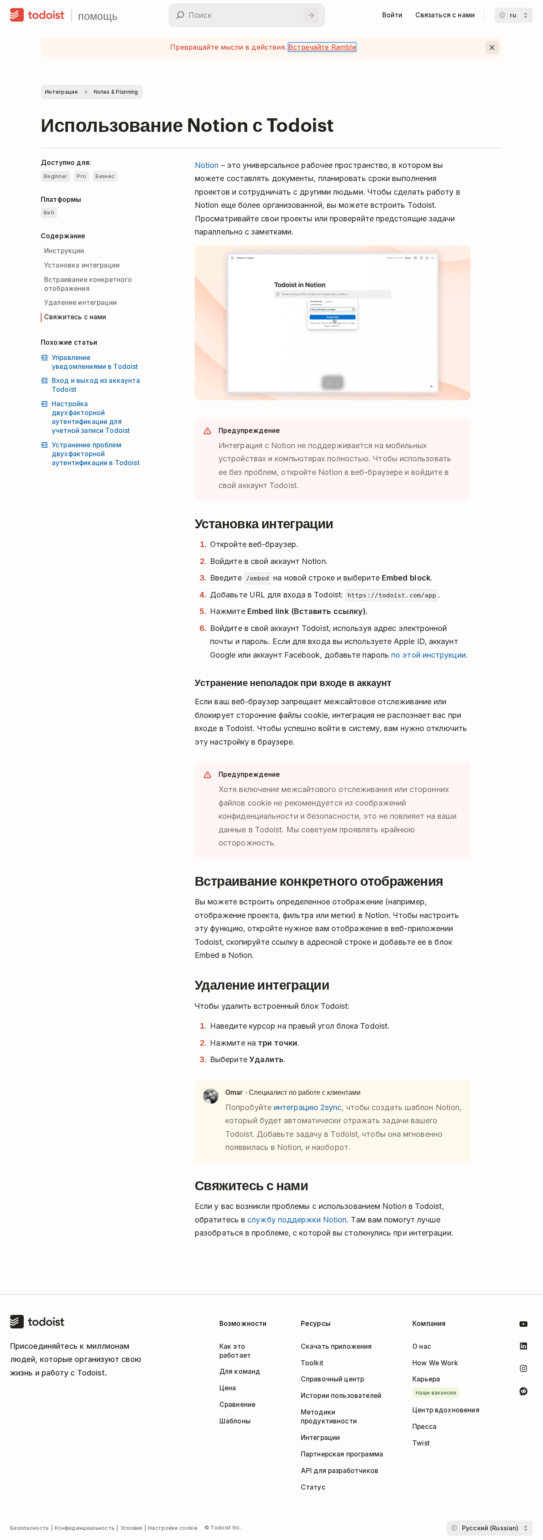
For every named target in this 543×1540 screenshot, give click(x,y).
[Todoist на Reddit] (523, 1392)
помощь (98, 15)
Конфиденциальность (85, 1528)
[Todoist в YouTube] (523, 1325)
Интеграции (61, 92)
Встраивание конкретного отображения (88, 284)
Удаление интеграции (80, 303)
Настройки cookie (173, 1528)
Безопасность (29, 1528)
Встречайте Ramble (322, 47)
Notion (207, 165)
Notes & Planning (116, 92)
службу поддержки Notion (297, 1219)
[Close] (492, 47)
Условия (131, 1528)
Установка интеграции (82, 265)
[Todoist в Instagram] (523, 1370)
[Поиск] (311, 15)
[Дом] (37, 15)
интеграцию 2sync (307, 1107)
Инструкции (64, 251)
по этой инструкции (428, 654)
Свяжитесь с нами (75, 317)
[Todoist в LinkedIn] (523, 1348)
